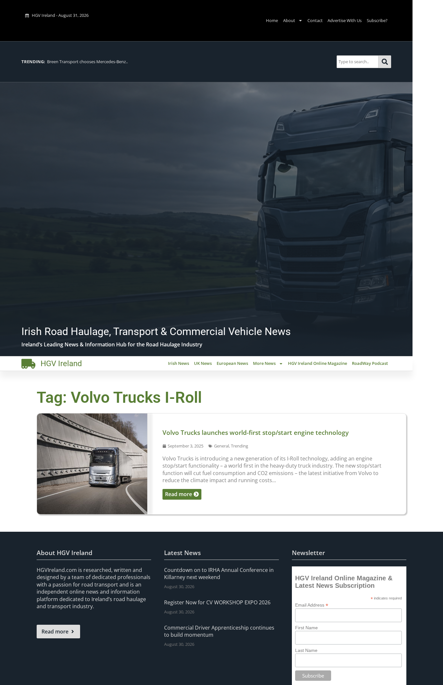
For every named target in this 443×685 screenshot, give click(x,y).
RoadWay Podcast (370, 363)
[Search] (384, 61)
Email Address (311, 605)
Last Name (306, 650)
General (221, 446)
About (289, 20)
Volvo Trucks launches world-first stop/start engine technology (255, 432)
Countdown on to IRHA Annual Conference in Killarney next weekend (219, 573)
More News (264, 363)
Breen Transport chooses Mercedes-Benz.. (74, 61)
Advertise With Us (345, 20)
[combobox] (357, 61)
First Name (306, 627)
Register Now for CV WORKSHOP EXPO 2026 (217, 602)
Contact (315, 20)
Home (272, 20)
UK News (203, 363)
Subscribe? (377, 20)
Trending (239, 446)
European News (232, 363)
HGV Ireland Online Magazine (317, 363)
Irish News (178, 363)
